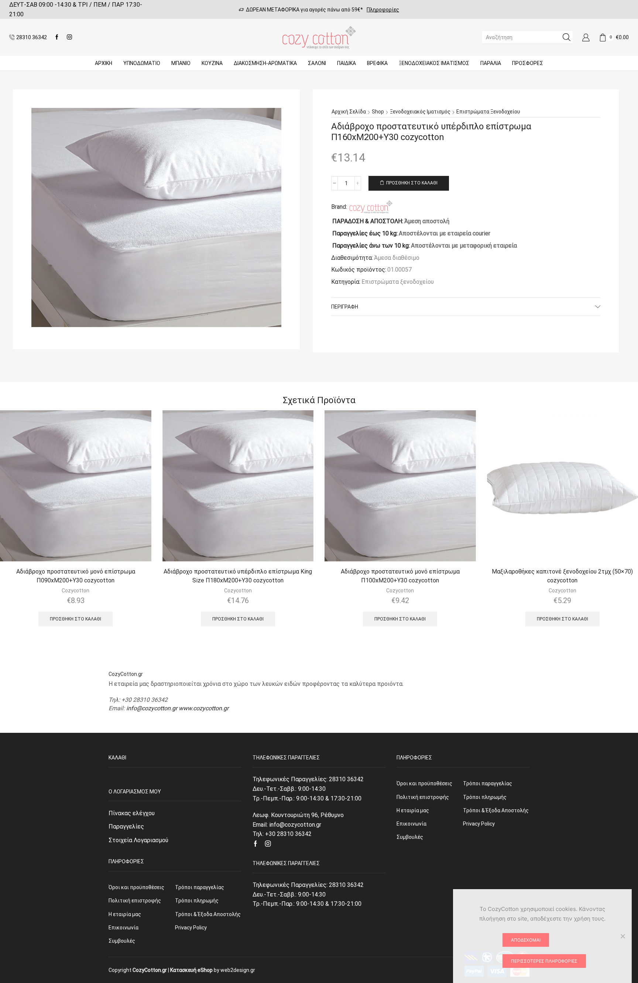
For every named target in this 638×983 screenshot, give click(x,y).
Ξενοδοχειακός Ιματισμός (434, 63)
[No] (622, 936)
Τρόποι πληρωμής (197, 901)
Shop (378, 112)
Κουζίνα (212, 63)
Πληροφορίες (383, 10)
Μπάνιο (181, 63)
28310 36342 (346, 779)
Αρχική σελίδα (349, 112)
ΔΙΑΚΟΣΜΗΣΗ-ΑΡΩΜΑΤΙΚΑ (265, 63)
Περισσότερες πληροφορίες (544, 961)
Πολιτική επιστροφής (135, 901)
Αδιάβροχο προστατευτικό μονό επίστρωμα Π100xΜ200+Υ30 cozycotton (400, 576)
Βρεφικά (377, 63)
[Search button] (566, 37)
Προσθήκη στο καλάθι (412, 183)
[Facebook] (56, 37)
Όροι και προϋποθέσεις (136, 887)
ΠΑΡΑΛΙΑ (490, 63)
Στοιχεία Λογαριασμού (138, 840)
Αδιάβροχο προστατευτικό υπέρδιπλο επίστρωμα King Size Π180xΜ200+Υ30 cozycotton (238, 576)
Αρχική (103, 63)
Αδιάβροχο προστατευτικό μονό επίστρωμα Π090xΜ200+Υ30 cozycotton (75, 576)
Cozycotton (75, 590)
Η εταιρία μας (125, 914)
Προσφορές (527, 63)
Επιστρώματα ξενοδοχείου (488, 112)
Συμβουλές (122, 941)
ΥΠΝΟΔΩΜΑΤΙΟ (141, 63)
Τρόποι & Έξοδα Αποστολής (208, 914)
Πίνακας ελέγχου (132, 813)
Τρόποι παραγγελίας (199, 887)
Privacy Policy (191, 928)
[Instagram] (69, 37)
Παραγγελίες (126, 826)
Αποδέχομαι (526, 940)
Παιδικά (346, 63)
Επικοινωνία (123, 928)
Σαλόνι (317, 63)
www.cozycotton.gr (204, 708)
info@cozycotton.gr (151, 708)
